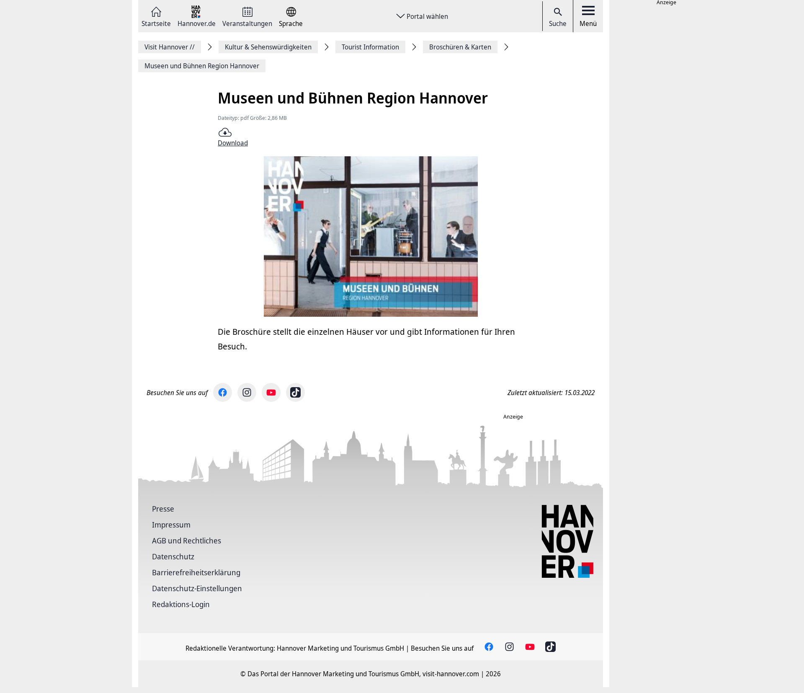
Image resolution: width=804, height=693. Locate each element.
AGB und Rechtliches (186, 540)
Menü (588, 23)
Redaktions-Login (181, 604)
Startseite (156, 23)
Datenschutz (173, 556)
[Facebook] (222, 392)
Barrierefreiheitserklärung (196, 572)
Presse (163, 508)
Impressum (171, 524)
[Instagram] (246, 392)
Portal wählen (427, 16)
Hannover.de (197, 23)
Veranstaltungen (247, 23)
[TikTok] (295, 392)
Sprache (291, 23)
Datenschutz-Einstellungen (197, 588)
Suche (558, 23)
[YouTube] (271, 392)
